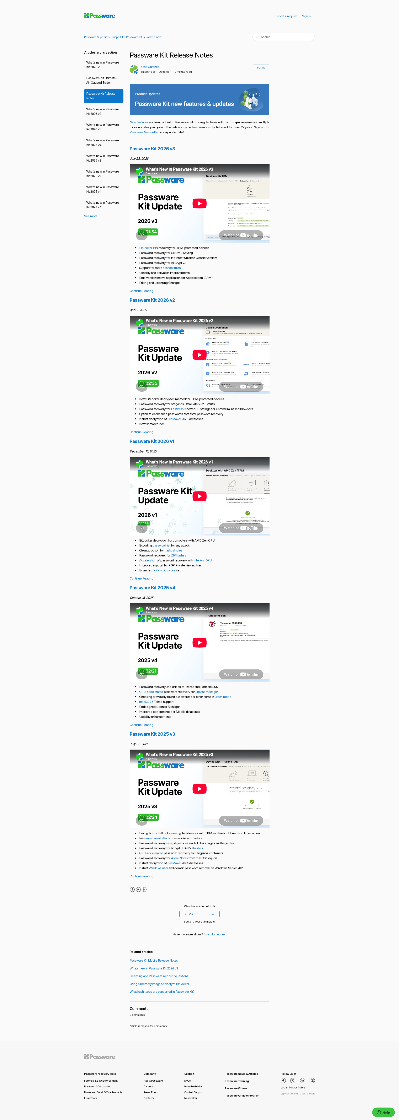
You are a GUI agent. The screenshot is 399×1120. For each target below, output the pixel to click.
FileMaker (174, 419)
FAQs (187, 1080)
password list (161, 545)
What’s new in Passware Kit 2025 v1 (102, 189)
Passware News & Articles (241, 1073)
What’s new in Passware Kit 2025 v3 (102, 158)
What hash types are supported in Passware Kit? (162, 992)
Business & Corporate (97, 1086)
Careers (148, 1086)
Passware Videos (236, 1088)
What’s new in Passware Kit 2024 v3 (154, 968)
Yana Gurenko (150, 67)
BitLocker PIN (148, 248)
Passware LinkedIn (302, 1080)
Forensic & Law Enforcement (101, 1080)
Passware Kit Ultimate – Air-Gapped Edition (102, 80)
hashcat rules (172, 268)
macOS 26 (146, 702)
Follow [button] (261, 67)
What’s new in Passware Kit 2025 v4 (102, 142)
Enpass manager (207, 692)
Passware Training (237, 1081)
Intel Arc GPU (203, 560)
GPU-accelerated (151, 692)
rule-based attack (158, 838)
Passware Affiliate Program (242, 1095)
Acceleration (147, 560)
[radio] (188, 914)
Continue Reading (141, 291)
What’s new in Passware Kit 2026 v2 (102, 111)
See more (90, 216)
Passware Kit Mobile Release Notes (154, 960)
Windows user (158, 868)
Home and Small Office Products (103, 1092)
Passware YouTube (312, 1080)
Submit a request (286, 16)
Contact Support (193, 1092)
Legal (284, 1087)
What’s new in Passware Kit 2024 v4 (102, 205)
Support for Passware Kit (127, 37)
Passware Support (95, 37)
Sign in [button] (306, 16)
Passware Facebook (283, 1080)
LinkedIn (144, 889)
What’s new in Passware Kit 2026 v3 (102, 64)
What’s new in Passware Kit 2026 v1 (102, 127)
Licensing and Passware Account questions (159, 976)
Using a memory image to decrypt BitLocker (159, 984)
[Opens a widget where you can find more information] (383, 1113)
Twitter (138, 889)
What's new (154, 37)
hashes (198, 848)
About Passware (153, 1080)
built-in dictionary (164, 570)
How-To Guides (193, 1086)
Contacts (149, 1098)
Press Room (151, 1092)
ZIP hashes (178, 555)
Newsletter (190, 1098)
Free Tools (90, 1098)
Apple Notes (179, 858)
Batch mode (223, 697)
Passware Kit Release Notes (101, 96)
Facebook (132, 889)
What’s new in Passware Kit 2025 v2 (102, 173)
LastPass (177, 409)
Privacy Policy (297, 1087)
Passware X (292, 1080)
